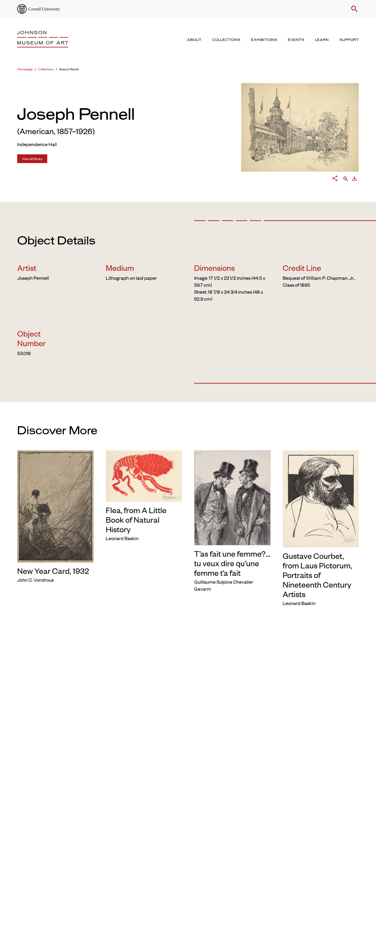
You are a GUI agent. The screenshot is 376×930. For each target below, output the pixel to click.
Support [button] (349, 40)
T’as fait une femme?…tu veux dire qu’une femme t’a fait (232, 563)
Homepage (25, 69)
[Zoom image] (345, 179)
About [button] (194, 40)
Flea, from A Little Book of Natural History (136, 519)
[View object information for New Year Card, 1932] (55, 506)
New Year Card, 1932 (53, 571)
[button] (354, 9)
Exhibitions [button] (264, 40)
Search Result (69, 69)
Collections (46, 69)
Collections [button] (226, 40)
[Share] (335, 179)
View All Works (32, 158)
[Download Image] (354, 179)
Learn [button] (322, 40)
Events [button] (296, 40)
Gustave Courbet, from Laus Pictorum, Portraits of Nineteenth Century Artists (317, 575)
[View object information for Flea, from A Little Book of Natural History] (144, 475)
